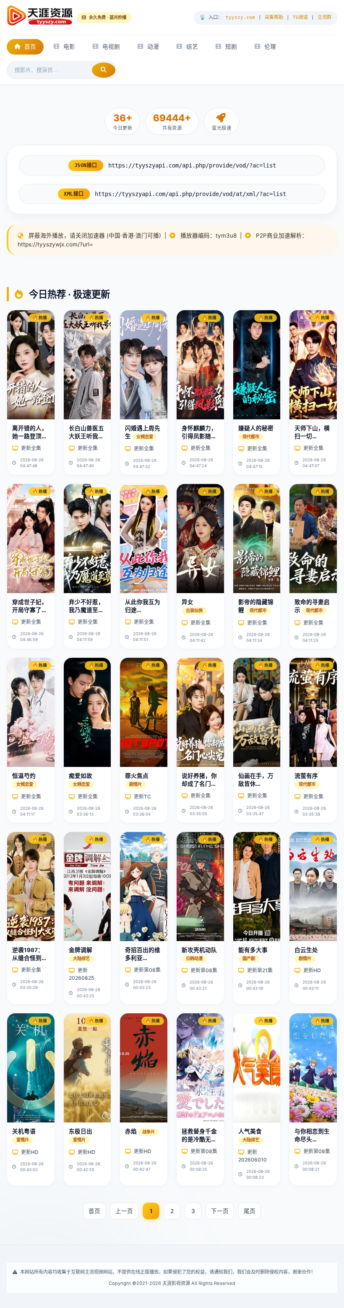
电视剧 (111, 46)
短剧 (231, 46)
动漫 (153, 46)
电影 (69, 46)
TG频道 (300, 17)
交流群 (324, 17)
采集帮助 (274, 17)
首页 (30, 46)
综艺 (192, 46)
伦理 (270, 46)
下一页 (220, 1211)
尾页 (249, 1211)
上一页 (124, 1211)
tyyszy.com (240, 17)
